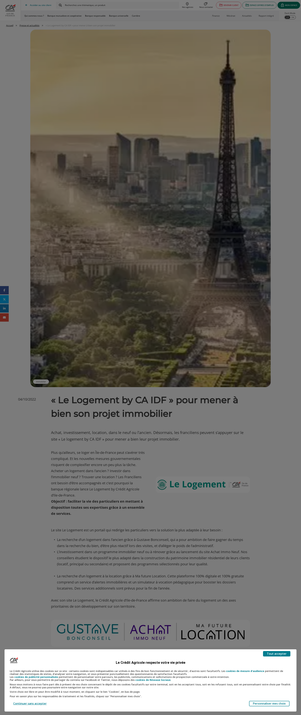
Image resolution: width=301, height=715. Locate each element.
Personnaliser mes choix (269, 703)
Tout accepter (277, 654)
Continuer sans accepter (30, 703)
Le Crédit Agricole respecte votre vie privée (150, 662)
